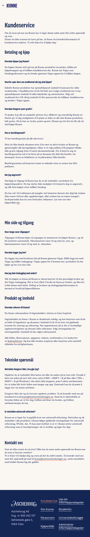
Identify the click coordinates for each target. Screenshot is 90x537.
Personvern (48, 517)
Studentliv (65, 509)
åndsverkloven (15, 341)
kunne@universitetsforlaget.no (37, 396)
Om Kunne (47, 509)
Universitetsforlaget (71, 517)
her (18, 202)
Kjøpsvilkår (47, 526)
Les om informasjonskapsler (71, 500)
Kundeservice (49, 500)
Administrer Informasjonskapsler (71, 526)
